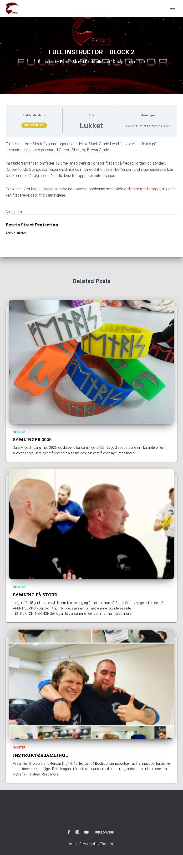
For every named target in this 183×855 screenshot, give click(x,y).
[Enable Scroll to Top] (174, 845)
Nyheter (19, 431)
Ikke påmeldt (34, 125)
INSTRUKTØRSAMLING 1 (40, 755)
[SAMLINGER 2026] (91, 361)
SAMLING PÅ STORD (35, 595)
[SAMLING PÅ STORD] (91, 523)
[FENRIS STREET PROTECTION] (14, 8)
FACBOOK (68, 832)
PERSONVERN (104, 832)
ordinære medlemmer (142, 189)
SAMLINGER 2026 (32, 439)
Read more (126, 453)
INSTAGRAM (77, 832)
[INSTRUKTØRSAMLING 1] (91, 684)
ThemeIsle (107, 844)
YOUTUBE (86, 832)
